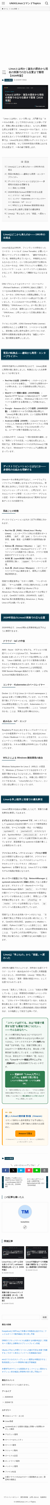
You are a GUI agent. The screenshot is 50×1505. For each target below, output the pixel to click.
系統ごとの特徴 (18, 188)
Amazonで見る (25, 1133)
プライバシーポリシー (11, 1497)
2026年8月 (9, 1397)
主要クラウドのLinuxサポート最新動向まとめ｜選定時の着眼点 (25, 1478)
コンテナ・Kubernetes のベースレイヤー (29, 199)
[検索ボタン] (46, 3)
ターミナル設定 (11, 1456)
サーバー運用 (10, 1445)
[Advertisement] (25, 37)
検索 (45, 1317)
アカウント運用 (11, 1434)
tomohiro (25, 1222)
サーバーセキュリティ (14, 1440)
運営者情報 (24, 1497)
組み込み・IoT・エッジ (21, 202)
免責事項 (43, 1497)
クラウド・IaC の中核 (21, 195)
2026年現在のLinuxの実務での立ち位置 (25, 192)
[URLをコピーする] (44, 1170)
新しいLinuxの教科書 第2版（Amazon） (24, 1116)
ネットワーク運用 (12, 1461)
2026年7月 (9, 1402)
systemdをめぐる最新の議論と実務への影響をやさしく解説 (25, 1427)
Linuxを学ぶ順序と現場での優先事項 (24, 209)
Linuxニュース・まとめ (14, 1416)
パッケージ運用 (11, 1466)
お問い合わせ (34, 1497)
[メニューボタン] (3, 3)
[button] (5, 1170)
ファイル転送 (10, 1472)
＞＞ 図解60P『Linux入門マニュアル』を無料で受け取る (25, 1079)
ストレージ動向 (11, 1450)
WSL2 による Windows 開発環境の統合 (28, 205)
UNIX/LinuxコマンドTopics (25, 3)
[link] (25, 1227)
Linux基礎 (8, 80)
